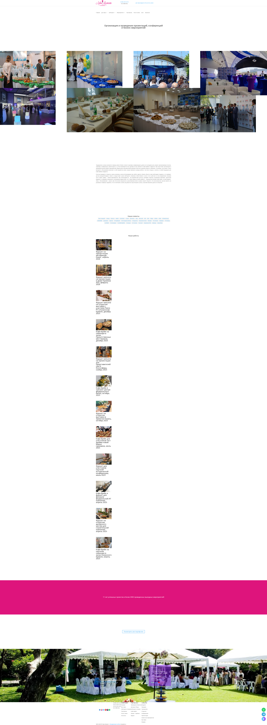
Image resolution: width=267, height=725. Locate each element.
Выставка (144, 719)
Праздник (144, 707)
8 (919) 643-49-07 (117, 706)
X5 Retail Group (165, 218)
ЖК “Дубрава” (117, 220)
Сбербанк (161, 220)
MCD (137, 218)
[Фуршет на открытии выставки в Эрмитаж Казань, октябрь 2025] (104, 406)
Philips (151, 218)
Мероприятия (120, 12)
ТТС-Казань (167, 220)
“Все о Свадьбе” (101, 218)
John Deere (132, 218)
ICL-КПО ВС (122, 218)
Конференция (145, 713)
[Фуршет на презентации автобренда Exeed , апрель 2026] (104, 245)
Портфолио (129, 12)
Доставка (103, 12)
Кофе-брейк (134, 711)
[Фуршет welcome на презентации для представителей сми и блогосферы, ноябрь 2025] (104, 352)
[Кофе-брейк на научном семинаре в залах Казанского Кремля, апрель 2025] (104, 543)
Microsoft (141, 218)
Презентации (145, 715)
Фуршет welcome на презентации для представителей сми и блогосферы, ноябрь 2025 (103, 364)
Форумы (143, 722)
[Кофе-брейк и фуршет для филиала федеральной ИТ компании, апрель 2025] (104, 486)
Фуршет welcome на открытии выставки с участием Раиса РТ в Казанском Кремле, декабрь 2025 (103, 308)
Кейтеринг (111, 12)
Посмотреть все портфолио (133, 632)
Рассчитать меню (149, 3)
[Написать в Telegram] (264, 714)
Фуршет (133, 715)
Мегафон (150, 220)
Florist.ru (112, 218)
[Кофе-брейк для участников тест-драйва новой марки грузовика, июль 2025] (104, 432)
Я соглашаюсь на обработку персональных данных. (117, 681)
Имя (97, 668)
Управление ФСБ (147, 223)
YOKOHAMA (99, 220)
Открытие (144, 711)
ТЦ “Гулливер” (113, 223)
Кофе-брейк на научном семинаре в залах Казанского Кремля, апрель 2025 (104, 554)
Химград (154, 223)
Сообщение (99, 677)
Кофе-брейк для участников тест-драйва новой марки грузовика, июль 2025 (103, 443)
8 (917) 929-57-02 (117, 704)
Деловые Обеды (135, 707)
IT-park (127, 218)
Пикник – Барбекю (135, 713)
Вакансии (147, 12)
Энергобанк (159, 223)
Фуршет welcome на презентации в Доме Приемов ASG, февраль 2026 (103, 281)
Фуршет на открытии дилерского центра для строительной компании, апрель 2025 (102, 526)
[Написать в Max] (264, 719)
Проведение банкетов (136, 705)
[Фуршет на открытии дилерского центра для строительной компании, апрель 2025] (104, 514)
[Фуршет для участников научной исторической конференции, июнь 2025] (104, 459)
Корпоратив (144, 709)
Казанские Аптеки (143, 220)
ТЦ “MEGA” (107, 223)
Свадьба (144, 705)
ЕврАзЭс (111, 220)
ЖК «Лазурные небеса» (126, 220)
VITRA (160, 218)
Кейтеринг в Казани (126, 709)
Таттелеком (134, 223)
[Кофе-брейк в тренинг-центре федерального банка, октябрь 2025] (104, 381)
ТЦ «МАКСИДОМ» (121, 223)
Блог (142, 12)
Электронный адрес (100, 671)
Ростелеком (155, 220)
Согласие (98, 680)
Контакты (123, 715)
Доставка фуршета (140, 3)
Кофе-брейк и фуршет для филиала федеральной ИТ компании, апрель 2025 (103, 498)
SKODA (155, 218)
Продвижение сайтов (115, 724)
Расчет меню (137, 12)
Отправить (101, 684)
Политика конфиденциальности (106, 682)
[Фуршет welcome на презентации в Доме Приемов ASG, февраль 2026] (104, 270)
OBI (145, 218)
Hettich (117, 218)
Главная (98, 12)
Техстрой (140, 223)
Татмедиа (128, 223)
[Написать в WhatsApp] (264, 710)
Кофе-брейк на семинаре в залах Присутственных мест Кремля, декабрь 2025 (103, 336)
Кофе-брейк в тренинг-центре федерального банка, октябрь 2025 (103, 391)
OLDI (148, 218)
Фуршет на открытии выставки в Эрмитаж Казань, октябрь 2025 (103, 417)
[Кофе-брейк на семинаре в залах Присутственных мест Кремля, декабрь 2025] (104, 325)
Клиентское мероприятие (148, 717)
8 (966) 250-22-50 (124, 2)
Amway (108, 218)
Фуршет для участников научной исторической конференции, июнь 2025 (102, 470)
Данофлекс (105, 220)
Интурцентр (135, 220)
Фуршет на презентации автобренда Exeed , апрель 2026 (102, 255)
